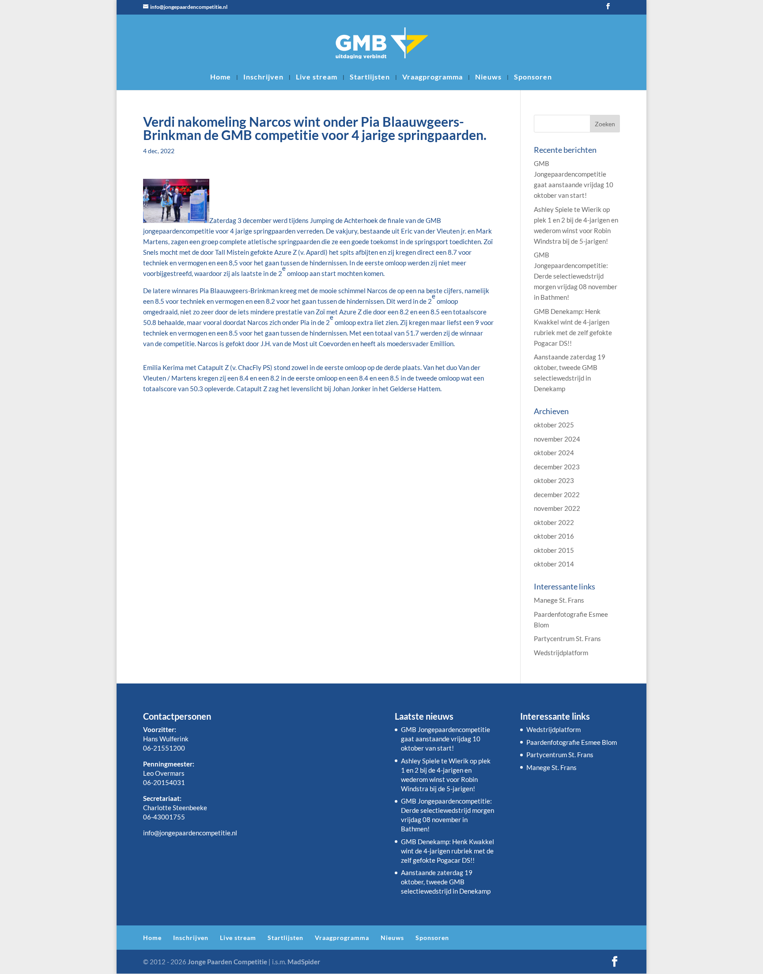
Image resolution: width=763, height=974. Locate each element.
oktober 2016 (554, 536)
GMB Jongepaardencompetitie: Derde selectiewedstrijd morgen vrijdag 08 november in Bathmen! (575, 276)
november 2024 (557, 439)
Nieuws (488, 77)
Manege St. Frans (559, 600)
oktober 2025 (554, 425)
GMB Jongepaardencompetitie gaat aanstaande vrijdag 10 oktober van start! (445, 738)
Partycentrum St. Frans (567, 638)
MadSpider (303, 962)
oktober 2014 (554, 564)
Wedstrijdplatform (561, 653)
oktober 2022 (554, 522)
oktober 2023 (554, 480)
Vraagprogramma (432, 77)
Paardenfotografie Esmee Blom (571, 742)
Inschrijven (263, 77)
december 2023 (557, 467)
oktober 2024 (554, 453)
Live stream (316, 77)
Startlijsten (370, 77)
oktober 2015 (554, 550)
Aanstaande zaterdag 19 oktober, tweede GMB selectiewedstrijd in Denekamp (446, 881)
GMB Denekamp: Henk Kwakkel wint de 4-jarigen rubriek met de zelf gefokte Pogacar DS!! (447, 851)
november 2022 (557, 508)
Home (220, 77)
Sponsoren (533, 77)
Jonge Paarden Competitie (227, 962)
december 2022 (557, 494)
